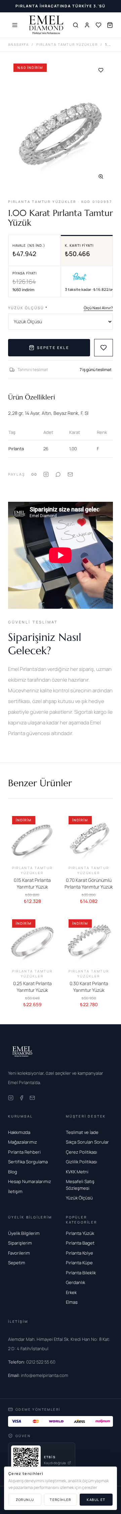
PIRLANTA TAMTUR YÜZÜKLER (67, 44)
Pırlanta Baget (80, 1243)
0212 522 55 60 (31, 1362)
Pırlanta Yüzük (80, 1233)
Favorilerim (19, 1253)
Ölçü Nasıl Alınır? (98, 307)
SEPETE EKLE (53, 347)
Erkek (71, 1292)
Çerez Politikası (81, 1152)
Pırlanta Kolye (79, 1253)
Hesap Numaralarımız (29, 1181)
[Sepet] (110, 25)
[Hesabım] (87, 25)
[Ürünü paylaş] (46, 474)
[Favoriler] (98, 25)
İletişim (15, 1191)
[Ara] (76, 25)
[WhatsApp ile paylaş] (58, 474)
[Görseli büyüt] (101, 176)
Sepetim (16, 1263)
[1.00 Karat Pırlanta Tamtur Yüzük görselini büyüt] (60, 123)
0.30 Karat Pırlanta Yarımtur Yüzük (89, 986)
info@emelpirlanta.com (38, 1375)
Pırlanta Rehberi (24, 1152)
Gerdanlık (75, 1282)
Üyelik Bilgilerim (24, 1233)
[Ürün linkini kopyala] (34, 474)
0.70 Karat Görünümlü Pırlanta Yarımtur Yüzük (89, 883)
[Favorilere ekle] (101, 70)
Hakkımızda (19, 1132)
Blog (12, 1172)
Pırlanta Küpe (79, 1263)
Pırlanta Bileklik (81, 1273)
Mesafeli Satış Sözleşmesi (80, 1184)
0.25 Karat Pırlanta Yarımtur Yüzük (32, 986)
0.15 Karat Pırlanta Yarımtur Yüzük (32, 883)
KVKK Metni (77, 1172)
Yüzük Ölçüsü (28, 307)
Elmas (72, 1302)
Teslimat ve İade (82, 1132)
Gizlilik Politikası (81, 1162)
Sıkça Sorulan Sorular (87, 1142)
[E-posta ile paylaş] (70, 474)
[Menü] (15, 25)
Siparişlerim (20, 1243)
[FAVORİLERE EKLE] (103, 347)
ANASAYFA (18, 44)
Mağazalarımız (22, 1142)
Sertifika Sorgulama (28, 1162)
